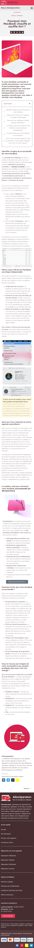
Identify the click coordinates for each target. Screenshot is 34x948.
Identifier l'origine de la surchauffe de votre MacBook (18, 111)
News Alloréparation (10, 8)
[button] (31, 8)
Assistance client (5, 924)
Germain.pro (6, 935)
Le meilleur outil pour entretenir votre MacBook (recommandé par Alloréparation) (18, 128)
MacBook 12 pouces (12, 692)
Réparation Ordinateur (8, 864)
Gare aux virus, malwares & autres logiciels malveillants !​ (18, 121)
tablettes (14, 807)
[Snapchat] (17, 780)
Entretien (17, 12)
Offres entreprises (7, 895)
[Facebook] (3, 780)
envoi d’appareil (20, 816)
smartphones (5, 807)
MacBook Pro (9, 699)
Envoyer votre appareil (8, 838)
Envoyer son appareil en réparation (14, 925)
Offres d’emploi (15, 924)
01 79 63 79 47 (6, 911)
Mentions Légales (7, 882)
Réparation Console (7, 869)
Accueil (3, 829)
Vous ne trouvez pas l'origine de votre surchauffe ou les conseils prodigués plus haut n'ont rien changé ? (18, 140)
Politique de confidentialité (10, 886)
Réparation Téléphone (8, 856)
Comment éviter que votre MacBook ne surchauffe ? (18, 134)
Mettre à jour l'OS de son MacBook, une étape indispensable (18, 116)
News (26, 925)
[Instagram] (12, 780)
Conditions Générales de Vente (11, 890)
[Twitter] (8, 780)
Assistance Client (7, 842)
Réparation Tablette (8, 860)
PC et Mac (21, 807)
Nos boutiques (6, 834)
